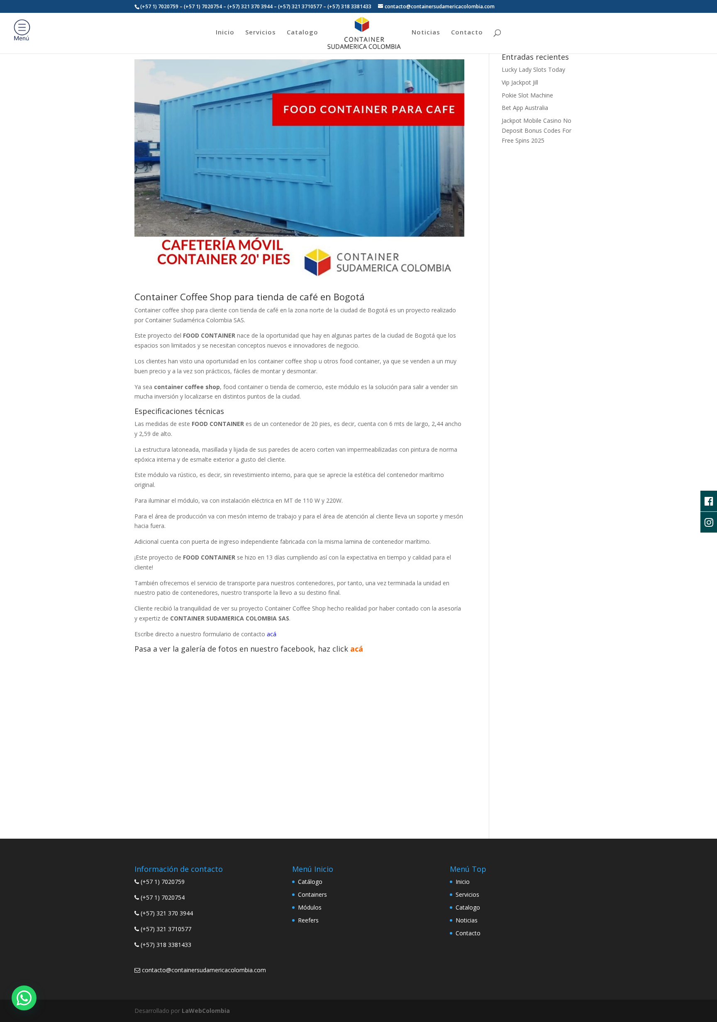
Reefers (308, 920)
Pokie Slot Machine (527, 95)
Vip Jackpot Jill (520, 82)
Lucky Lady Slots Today (533, 69)
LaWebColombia (206, 1011)
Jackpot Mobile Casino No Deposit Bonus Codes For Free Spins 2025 (536, 130)
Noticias (426, 32)
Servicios (260, 32)
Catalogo (302, 32)
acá (356, 649)
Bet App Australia (525, 108)
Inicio (225, 32)
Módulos (310, 907)
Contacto (467, 32)
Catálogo (310, 882)
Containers (312, 894)
